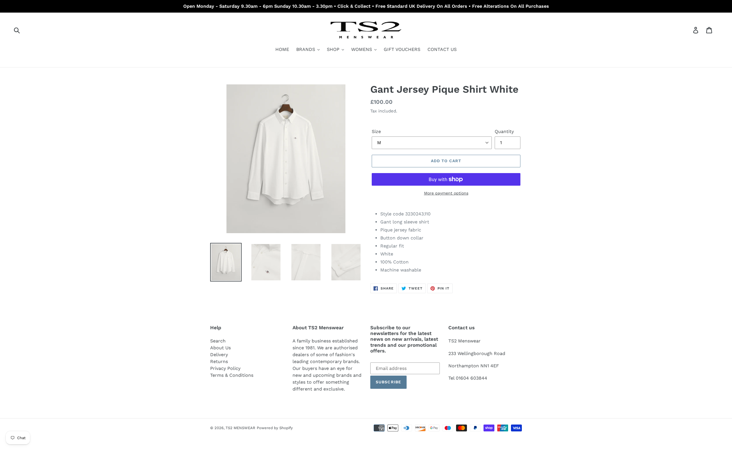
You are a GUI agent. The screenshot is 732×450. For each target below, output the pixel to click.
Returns (219, 361)
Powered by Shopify (275, 428)
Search (218, 341)
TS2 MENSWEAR (240, 428)
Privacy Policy (225, 368)
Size (376, 131)
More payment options (446, 193)
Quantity (504, 131)
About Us (220, 347)
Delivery (219, 354)
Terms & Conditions (231, 375)
